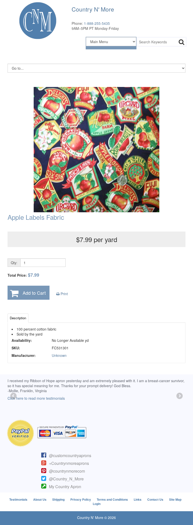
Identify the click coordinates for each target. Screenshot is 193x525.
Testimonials (18, 499)
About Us (39, 499)
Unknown (59, 355)
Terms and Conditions (112, 499)
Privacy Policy (80, 499)
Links (137, 499)
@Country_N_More (66, 479)
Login (97, 503)
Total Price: (23, 275)
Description (18, 318)
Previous (14, 396)
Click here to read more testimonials (36, 398)
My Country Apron (65, 486)
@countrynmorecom (67, 471)
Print (64, 293)
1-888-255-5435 (97, 23)
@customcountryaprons (70, 455)
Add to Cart (34, 292)
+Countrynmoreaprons (69, 463)
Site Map (175, 499)
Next (179, 396)
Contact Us (155, 499)
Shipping (58, 499)
